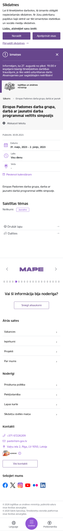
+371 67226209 (16, 435)
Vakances (9, 331)
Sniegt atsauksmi (31, 305)
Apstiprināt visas (46, 36)
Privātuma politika (14, 384)
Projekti (8, 351)
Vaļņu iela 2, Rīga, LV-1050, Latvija (27, 446)
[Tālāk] (56, 269)
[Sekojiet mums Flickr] (35, 485)
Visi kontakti (20, 463)
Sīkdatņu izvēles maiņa (17, 414)
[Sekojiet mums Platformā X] (12, 485)
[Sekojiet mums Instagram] (20, 485)
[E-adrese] (10, 453)
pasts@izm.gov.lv (17, 441)
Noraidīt (16, 36)
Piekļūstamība (12, 394)
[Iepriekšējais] (7, 269)
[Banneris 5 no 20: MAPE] (31, 269)
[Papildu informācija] (19, 453)
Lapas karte (11, 404)
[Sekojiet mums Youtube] (27, 485)
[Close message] (57, 54)
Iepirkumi (9, 341)
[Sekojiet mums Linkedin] (43, 485)
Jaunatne (23, 209)
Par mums (10, 361)
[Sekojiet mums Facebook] (5, 485)
